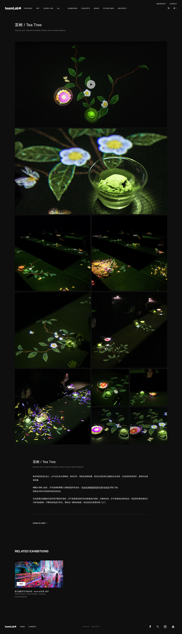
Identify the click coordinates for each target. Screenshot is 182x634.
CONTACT (173, 4)
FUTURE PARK (108, 8)
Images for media (39, 523)
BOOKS (96, 8)
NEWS (22, 627)
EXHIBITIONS (72, 8)
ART (37, 8)
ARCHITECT (122, 8)
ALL (58, 8)
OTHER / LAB (48, 8)
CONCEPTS (85, 8)
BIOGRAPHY (161, 4)
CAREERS (32, 627)
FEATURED (28, 8)
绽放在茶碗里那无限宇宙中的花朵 (96, 487)
